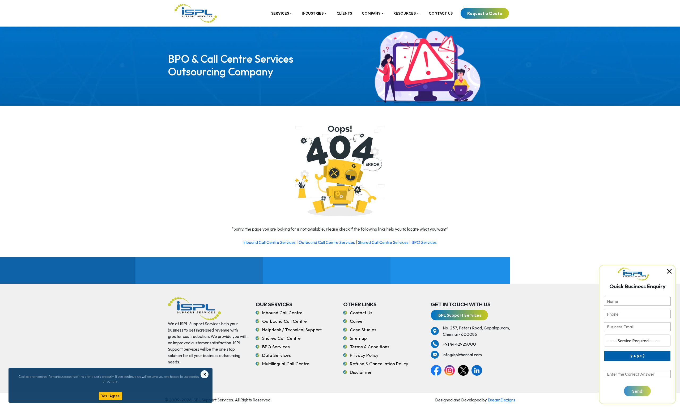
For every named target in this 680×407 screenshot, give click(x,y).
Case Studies (363, 329)
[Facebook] (437, 369)
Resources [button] (404, 13)
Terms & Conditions (369, 346)
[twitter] (464, 369)
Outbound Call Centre (284, 321)
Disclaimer (361, 372)
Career (357, 321)
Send (637, 391)
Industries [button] (313, 13)
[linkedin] (477, 369)
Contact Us (441, 13)
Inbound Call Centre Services (269, 242)
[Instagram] (451, 369)
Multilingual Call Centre (285, 363)
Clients (344, 13)
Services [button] (280, 13)
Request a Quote (484, 13)
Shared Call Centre (281, 338)
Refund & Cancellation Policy (379, 363)
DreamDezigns (501, 399)
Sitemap (358, 338)
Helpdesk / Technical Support (292, 329)
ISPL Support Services (459, 315)
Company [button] (371, 13)
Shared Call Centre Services (383, 242)
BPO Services (424, 242)
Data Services (276, 355)
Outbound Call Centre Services (327, 242)
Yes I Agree (110, 395)
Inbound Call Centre (282, 312)
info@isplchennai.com (462, 354)
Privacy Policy (364, 355)
